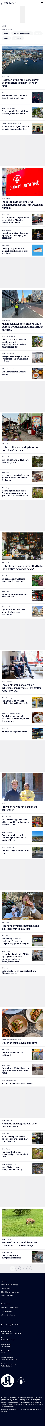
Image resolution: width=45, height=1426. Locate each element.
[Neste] (40, 1268)
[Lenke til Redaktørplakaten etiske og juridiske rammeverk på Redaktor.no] (21, 1381)
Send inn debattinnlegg (9, 1284)
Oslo (6, 33)
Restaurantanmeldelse (22, 33)
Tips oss (4, 1281)
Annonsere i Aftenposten (9, 1307)
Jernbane (17, 38)
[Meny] (41, 3)
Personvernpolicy (7, 1311)
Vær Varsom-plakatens (16, 1399)
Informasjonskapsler (8, 1315)
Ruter (6, 38)
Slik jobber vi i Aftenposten (10, 1292)
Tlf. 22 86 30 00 (21, 1409)
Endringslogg (5, 1288)
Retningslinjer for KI (8, 1296)
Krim (38, 33)
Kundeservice (6, 1304)
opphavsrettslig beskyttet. (17, 1397)
